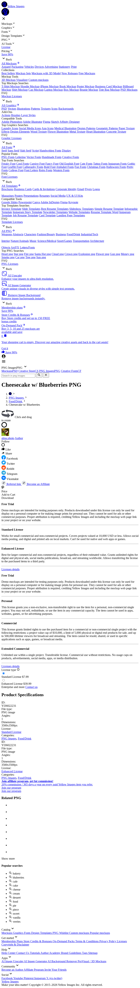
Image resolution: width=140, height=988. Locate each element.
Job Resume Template (25, 215)
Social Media (58, 195)
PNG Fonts (8, 157)
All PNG (6, 231)
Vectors (12, 108)
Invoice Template (11, 208)
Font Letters (31, 170)
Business (61, 234)
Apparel (6, 66)
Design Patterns (86, 128)
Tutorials (35, 952)
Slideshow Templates (81, 208)
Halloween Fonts (116, 166)
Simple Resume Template (109, 208)
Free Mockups (87, 73)
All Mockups (9, 63)
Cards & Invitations (43, 189)
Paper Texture (127, 128)
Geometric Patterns (107, 128)
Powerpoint (25, 202)
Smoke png (8, 257)
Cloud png (58, 254)
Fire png (29, 254)
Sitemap (93, 952)
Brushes (15, 115)
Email (80, 189)
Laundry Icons (9, 128)
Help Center (8, 952)
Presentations (31, 195)
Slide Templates (31, 208)
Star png (18, 254)
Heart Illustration (96, 131)
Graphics (18, 932)
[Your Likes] (3, 352)
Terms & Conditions (87, 941)
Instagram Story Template (27, 212)
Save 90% (7, 54)
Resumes (44, 195)
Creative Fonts (70, 157)
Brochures (7, 189)
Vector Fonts (33, 157)
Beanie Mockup (89, 89)
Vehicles (29, 66)
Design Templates (41, 932)
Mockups (7, 932)
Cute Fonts (86, 163)
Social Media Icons (30, 128)
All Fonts (6, 147)
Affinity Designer (69, 121)
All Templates (9, 185)
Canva (36, 202)
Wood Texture (38, 131)
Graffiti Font (14, 166)
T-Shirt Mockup (10, 86)
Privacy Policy (108, 941)
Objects (5, 247)
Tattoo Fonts (100, 163)
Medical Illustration (65, 128)
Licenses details (10, 569)
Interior (5, 240)
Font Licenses (9, 176)
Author (19, 438)
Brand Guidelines (71, 952)
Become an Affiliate (38, 484)
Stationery (64, 66)
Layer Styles (28, 115)
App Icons (48, 128)
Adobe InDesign (50, 202)
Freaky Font (8, 163)
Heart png (7, 254)
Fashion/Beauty (46, 234)
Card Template (47, 215)
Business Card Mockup (108, 86)
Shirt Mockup (20, 89)
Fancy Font (52, 163)
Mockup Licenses (11, 96)
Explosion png (86, 254)
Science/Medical (46, 240)
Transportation (81, 240)
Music (33, 240)
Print (74, 66)
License (5, 47)
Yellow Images (10, 981)
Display (66, 150)
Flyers (88, 189)
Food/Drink (73, 234)
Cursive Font (37, 163)
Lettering (20, 157)
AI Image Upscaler (12, 961)
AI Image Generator (36, 961)
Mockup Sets (23, 73)
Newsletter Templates (55, 212)
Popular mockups (100, 932)
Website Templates (79, 212)
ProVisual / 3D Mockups (92, 961)
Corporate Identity (66, 189)
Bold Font (50, 166)
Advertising (51, 66)
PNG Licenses (9, 263)
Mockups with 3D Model (46, 73)
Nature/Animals (20, 240)
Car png (20, 257)
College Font (16, 170)
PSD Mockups (128, 89)
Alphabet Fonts (65, 166)
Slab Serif (25, 150)
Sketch (55, 121)
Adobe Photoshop (11, 121)
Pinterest (29, 978)
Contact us (31, 687)
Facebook (7, 978)
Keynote (73, 202)
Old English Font (69, 163)
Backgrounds (66, 108)
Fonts (27, 932)
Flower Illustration (58, 131)
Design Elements (20, 131)
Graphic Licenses (11, 138)
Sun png (41, 257)
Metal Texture (77, 131)
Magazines (7, 195)
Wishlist (64, 932)
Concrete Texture (116, 131)
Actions (5, 115)
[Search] (39, 375)
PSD (4, 108)
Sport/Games (64, 240)
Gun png (115, 254)
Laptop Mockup (53, 89)
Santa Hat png (42, 254)
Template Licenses (12, 222)
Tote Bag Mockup (109, 89)
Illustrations (23, 108)
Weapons (6, 234)
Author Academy (50, 952)
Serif (4, 150)
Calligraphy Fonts (33, 166)
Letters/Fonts (27, 247)
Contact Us (23, 952)
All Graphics (8, 105)
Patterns (35, 108)
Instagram (40, 978)
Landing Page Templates (71, 215)
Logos (96, 189)
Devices (39, 66)
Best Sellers (8, 73)
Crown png (71, 254)
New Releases (69, 73)
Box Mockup (71, 89)
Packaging (17, 66)
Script (35, 150)
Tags (85, 952)
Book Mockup (67, 86)
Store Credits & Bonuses (38, 941)
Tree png (30, 257)
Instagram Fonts (117, 163)
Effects (5, 131)
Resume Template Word (104, 212)
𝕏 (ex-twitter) (54, 978)
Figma (46, 121)
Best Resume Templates (55, 208)
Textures (46, 108)
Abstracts (18, 234)
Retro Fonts (45, 170)
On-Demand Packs (64, 941)
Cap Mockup (36, 89)
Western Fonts (61, 170)
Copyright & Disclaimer (15, 944)
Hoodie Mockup (30, 86)
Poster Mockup (85, 86)
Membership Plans (12, 941)
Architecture (97, 240)
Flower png (102, 254)
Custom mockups (38, 79)
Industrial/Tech (89, 234)
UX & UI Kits (74, 195)
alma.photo (7, 438)
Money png (127, 254)
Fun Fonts (80, 166)
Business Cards (23, 189)
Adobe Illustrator (32, 121)
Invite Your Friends (55, 969)
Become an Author (12, 969)
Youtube (18, 978)
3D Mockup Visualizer (14, 79)
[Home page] (10, 394)
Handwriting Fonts (50, 150)
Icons (54, 108)
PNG (55, 932)
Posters (19, 195)
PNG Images (8, 738)
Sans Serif (13, 150)
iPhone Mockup (49, 86)
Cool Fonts (22, 163)
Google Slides (9, 202)
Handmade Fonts (51, 157)
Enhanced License (12, 771)
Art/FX (15, 247)
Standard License (11, 732)
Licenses (122, 941)
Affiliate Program (34, 969)
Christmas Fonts (96, 166)
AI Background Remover (63, 961)
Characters (30, 234)
